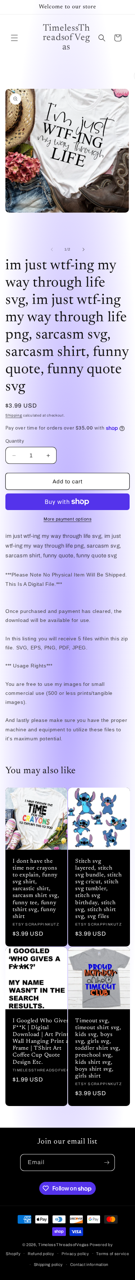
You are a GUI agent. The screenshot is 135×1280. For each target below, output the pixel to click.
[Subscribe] (106, 1162)
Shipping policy (48, 1264)
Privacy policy (75, 1253)
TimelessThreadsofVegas (63, 1244)
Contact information (89, 1264)
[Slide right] (83, 249)
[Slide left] (52, 249)
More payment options (67, 519)
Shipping (13, 415)
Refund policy (41, 1253)
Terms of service (112, 1253)
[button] (14, 38)
